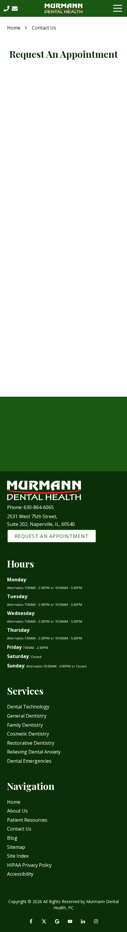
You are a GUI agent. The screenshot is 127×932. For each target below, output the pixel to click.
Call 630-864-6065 (63, 447)
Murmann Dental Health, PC (52, 175)
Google (57, 921)
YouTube (70, 921)
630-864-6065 (39, 507)
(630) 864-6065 (37, 215)
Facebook (31, 921)
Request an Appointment (63, 465)
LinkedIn (83, 921)
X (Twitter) (44, 921)
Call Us (6, 9)
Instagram (96, 921)
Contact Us (15, 9)
